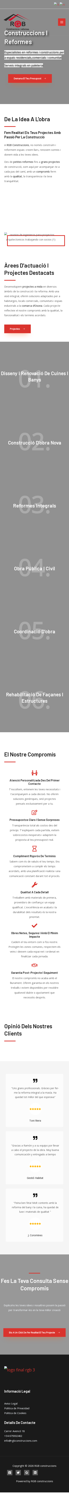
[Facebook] (9, 1472)
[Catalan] (57, 4)
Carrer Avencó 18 (14, 1431)
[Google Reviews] (26, 1472)
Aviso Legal (11, 1403)
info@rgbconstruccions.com (20, 1440)
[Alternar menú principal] (61, 22)
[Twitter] (18, 1472)
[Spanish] (62, 4)
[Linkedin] (35, 1472)
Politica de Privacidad (16, 1408)
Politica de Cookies (15, 1413)
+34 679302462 (13, 1436)
